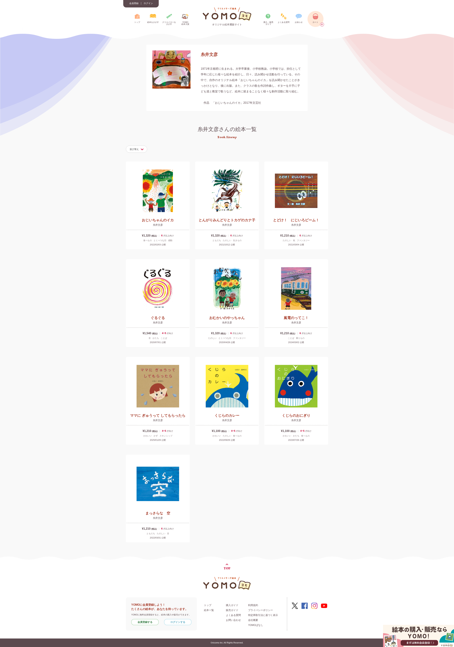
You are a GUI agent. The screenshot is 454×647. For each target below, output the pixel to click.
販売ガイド (232, 610)
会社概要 (253, 620)
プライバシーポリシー (260, 610)
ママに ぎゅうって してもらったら (158, 415)
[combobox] (136, 149)
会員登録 (134, 3)
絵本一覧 (209, 610)
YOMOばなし (255, 625)
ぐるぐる (158, 318)
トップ (207, 605)
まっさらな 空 (157, 513)
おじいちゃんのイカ (158, 220)
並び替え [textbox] (134, 149)
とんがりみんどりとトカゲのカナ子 (227, 220)
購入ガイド (232, 605)
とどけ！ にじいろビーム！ (296, 220)
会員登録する (145, 622)
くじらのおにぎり (296, 415)
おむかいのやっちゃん (227, 318)
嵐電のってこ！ (296, 318)
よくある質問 (233, 615)
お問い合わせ (233, 620)
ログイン (148, 3)
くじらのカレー (227, 415)
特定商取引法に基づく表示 (263, 615)
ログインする (177, 622)
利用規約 (253, 605)
